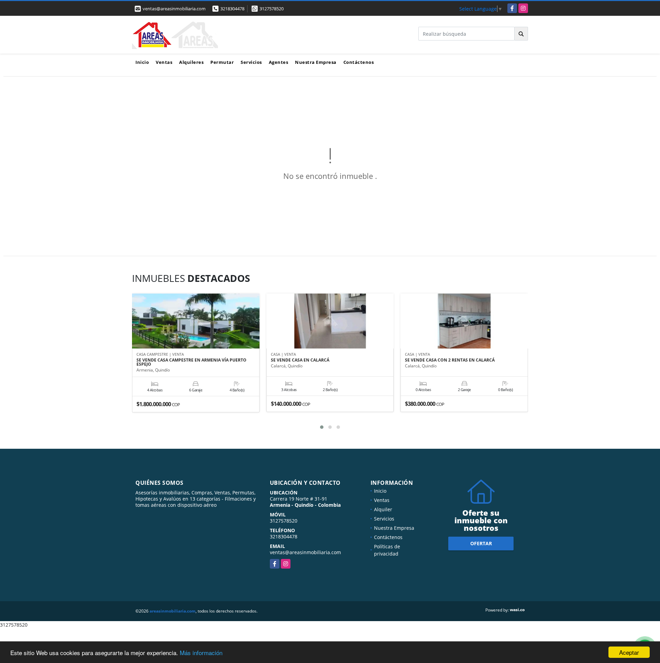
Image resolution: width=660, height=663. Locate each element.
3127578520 (272, 8)
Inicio (142, 62)
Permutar (222, 62)
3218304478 (232, 8)
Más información (201, 652)
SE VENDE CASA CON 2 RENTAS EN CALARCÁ (450, 360)
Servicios (251, 62)
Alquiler (383, 509)
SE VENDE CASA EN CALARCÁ (300, 360)
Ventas (164, 62)
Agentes (278, 62)
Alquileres (191, 62)
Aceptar (629, 652)
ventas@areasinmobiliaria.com (305, 552)
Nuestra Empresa (316, 62)
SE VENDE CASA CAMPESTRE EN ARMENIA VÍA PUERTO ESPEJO (191, 362)
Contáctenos (358, 62)
